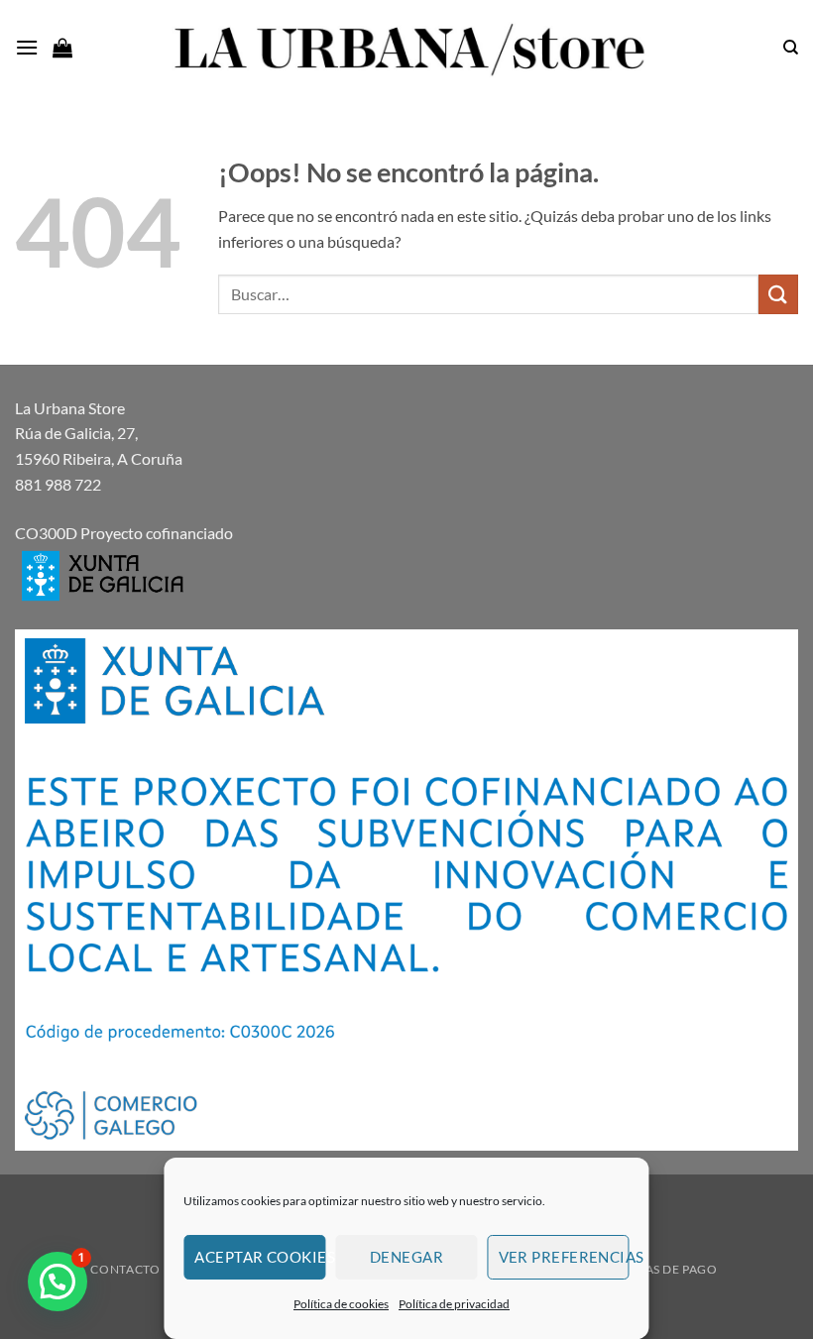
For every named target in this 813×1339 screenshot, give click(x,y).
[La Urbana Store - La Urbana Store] (406, 47)
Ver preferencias (564, 1257)
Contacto (125, 1269)
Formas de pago (662, 1269)
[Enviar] (778, 294)
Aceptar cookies (259, 1257)
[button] (27, 47)
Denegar (406, 1257)
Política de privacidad (454, 1303)
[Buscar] (790, 47)
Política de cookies (341, 1303)
